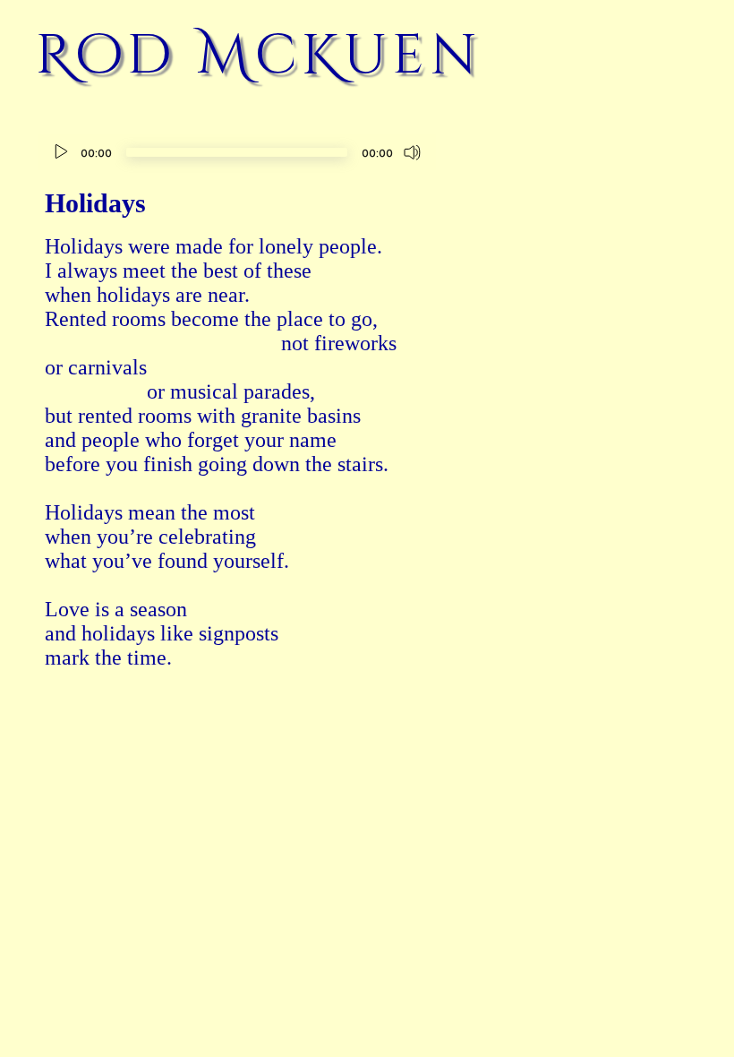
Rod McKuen (259, 55)
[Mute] (413, 152)
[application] (237, 154)
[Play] (61, 152)
